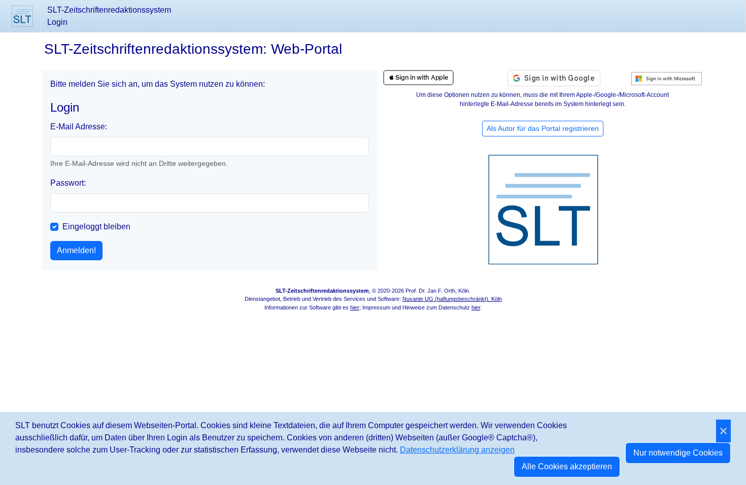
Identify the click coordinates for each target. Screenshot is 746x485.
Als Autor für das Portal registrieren (543, 128)
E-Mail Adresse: (78, 126)
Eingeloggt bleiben (96, 226)
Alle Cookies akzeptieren (567, 466)
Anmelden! (76, 250)
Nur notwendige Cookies (678, 452)
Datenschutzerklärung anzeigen (457, 449)
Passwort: (68, 183)
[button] (418, 77)
